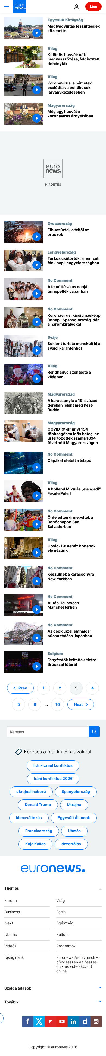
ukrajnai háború (31, 791)
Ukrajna (74, 804)
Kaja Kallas (35, 844)
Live (93, 6)
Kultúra (62, 934)
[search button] (94, 731)
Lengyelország (62, 252)
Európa (10, 900)
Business (12, 911)
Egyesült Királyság (65, 19)
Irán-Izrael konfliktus (53, 765)
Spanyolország (76, 791)
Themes (11, 888)
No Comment (60, 280)
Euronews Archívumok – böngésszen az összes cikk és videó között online (77, 964)
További (11, 1002)
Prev (22, 688)
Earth (61, 911)
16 (57, 704)
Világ (52, 48)
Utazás (74, 831)
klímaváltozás (29, 818)
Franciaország (38, 831)
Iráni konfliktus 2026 (53, 778)
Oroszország (60, 223)
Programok (66, 946)
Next (78, 704)
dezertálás (71, 844)
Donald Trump (38, 804)
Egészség (65, 923)
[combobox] (53, 731)
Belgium (55, 653)
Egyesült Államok (74, 818)
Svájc (53, 337)
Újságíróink (14, 957)
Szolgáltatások (17, 988)
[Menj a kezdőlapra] (19, 6)
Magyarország (61, 105)
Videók (10, 946)
